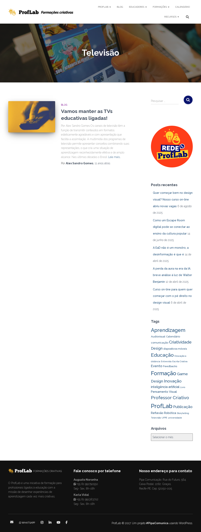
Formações (160, 7)
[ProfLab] (41, 11)
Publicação (182, 407)
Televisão (156, 418)
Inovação (173, 381)
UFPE (164, 418)
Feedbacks (170, 366)
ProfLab (103, 7)
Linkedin (50, 522)
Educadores (137, 7)
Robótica (170, 413)
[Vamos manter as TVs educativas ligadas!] (31, 117)
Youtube (59, 522)
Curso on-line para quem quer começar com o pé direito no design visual (173, 296)
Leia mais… (114, 157)
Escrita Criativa (179, 361)
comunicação (159, 342)
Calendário (182, 7)
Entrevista (166, 361)
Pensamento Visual (164, 391)
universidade (175, 418)
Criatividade (180, 342)
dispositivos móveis (175, 348)
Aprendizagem (168, 330)
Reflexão (157, 413)
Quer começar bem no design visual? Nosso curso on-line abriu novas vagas (173, 199)
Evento (156, 366)
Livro (182, 387)
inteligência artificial (165, 387)
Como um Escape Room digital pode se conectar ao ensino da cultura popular (171, 227)
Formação (163, 373)
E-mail (11, 522)
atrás (102, 163)
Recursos (170, 16)
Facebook (66, 522)
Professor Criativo (170, 397)
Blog (120, 7)
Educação (162, 355)
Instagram (42, 522)
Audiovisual (158, 336)
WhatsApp (28, 522)
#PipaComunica (157, 523)
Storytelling (183, 413)
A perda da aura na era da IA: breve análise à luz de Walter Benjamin (172, 275)
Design (157, 348)
